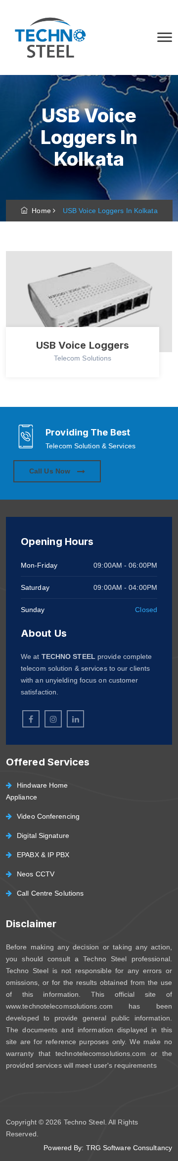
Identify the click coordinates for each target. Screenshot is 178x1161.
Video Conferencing (48, 816)
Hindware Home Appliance (37, 791)
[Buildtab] (49, 37)
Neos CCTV (35, 874)
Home (39, 211)
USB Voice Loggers (83, 345)
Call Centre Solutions (50, 893)
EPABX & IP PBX (43, 855)
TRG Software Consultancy (129, 1148)
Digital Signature (43, 835)
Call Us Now (50, 471)
